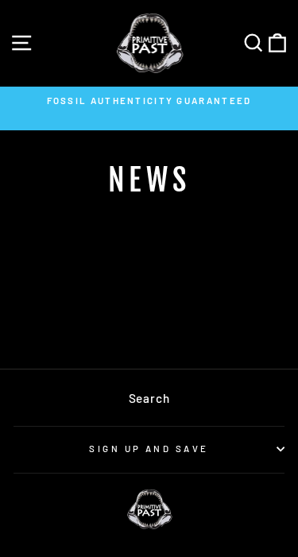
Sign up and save (148, 448)
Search (149, 398)
